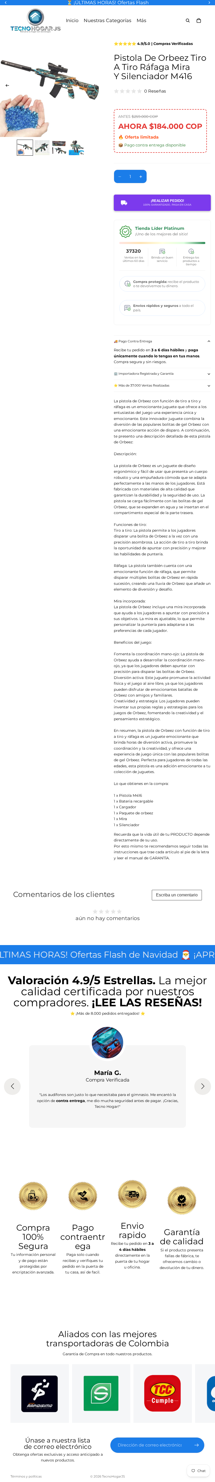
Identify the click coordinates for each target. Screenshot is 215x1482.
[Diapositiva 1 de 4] (24, 147)
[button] (12, 1086)
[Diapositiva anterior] (6, 86)
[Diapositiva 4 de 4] (76, 147)
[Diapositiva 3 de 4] (59, 147)
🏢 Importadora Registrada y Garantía (144, 373)
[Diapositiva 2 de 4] (42, 147)
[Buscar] (188, 20)
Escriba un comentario (177, 895)
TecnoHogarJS (113, 1476)
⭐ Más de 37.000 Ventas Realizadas (141, 385)
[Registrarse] (196, 1445)
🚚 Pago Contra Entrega (133, 341)
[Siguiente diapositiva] (95, 86)
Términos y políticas (26, 1476)
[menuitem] (141, 20)
